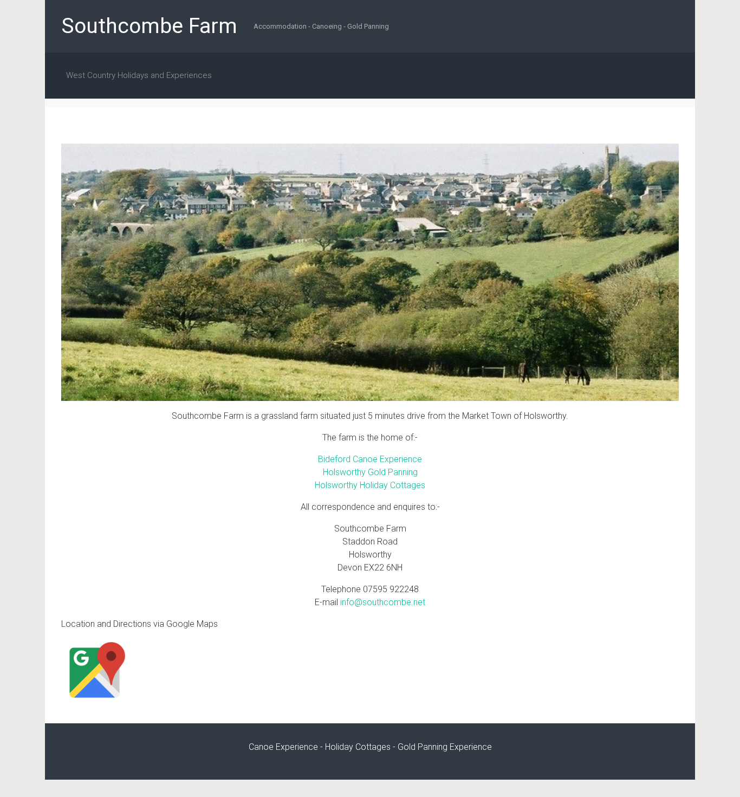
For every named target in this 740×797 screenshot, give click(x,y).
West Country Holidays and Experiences (139, 75)
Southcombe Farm (149, 26)
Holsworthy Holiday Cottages (370, 485)
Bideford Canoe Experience (370, 459)
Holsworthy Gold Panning (370, 472)
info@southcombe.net (382, 602)
